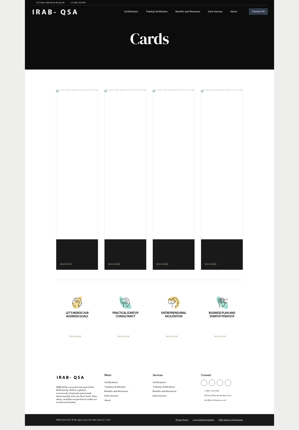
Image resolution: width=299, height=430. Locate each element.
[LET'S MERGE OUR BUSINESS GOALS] (77, 302)
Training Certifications (164, 386)
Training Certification (157, 11)
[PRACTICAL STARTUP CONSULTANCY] (125, 302)
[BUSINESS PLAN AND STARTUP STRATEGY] (222, 302)
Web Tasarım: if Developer (231, 419)
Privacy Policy (182, 419)
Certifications (131, 11)
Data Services (215, 11)
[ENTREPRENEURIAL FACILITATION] (174, 302)
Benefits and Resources (187, 11)
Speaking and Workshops (166, 248)
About (233, 11)
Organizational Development (71, 248)
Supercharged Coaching (118, 248)
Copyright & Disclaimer (203, 419)
